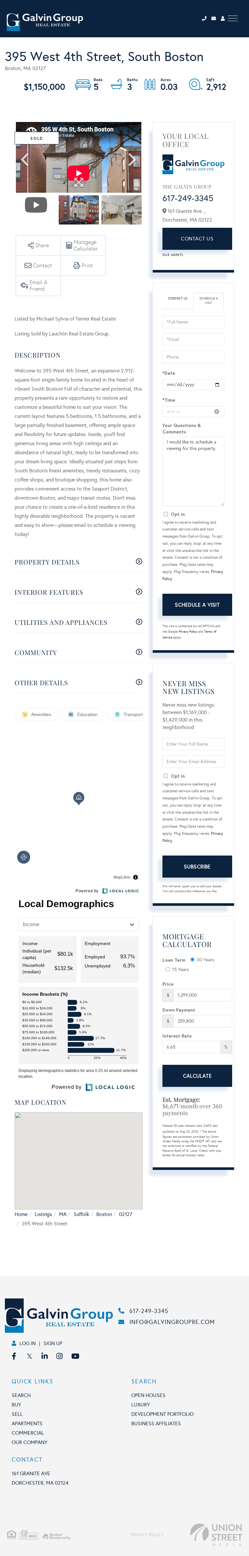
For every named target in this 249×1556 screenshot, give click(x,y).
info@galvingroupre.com (172, 1322)
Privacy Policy (188, 632)
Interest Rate (177, 1036)
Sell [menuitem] (17, 1414)
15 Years (180, 969)
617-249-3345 (187, 198)
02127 (125, 1214)
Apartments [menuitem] (27, 1423)
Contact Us (197, 239)
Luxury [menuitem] (140, 1405)
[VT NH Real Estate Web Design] (203, 1535)
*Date (168, 373)
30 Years (205, 960)
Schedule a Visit (208, 301)
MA (62, 1214)
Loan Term (173, 960)
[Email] (216, 18)
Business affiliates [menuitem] (156, 1423)
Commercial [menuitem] (28, 1433)
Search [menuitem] (21, 1395)
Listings (43, 1214)
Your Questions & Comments (181, 428)
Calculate (197, 1075)
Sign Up (52, 1343)
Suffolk (81, 1214)
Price (167, 984)
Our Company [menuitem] (29, 1442)
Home (21, 1214)
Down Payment (178, 1010)
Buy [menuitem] (16, 1405)
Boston (104, 1214)
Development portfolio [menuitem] (162, 1414)
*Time (168, 400)
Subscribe (197, 866)
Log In (27, 1343)
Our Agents (172, 255)
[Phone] (206, 18)
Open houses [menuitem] (148, 1395)
